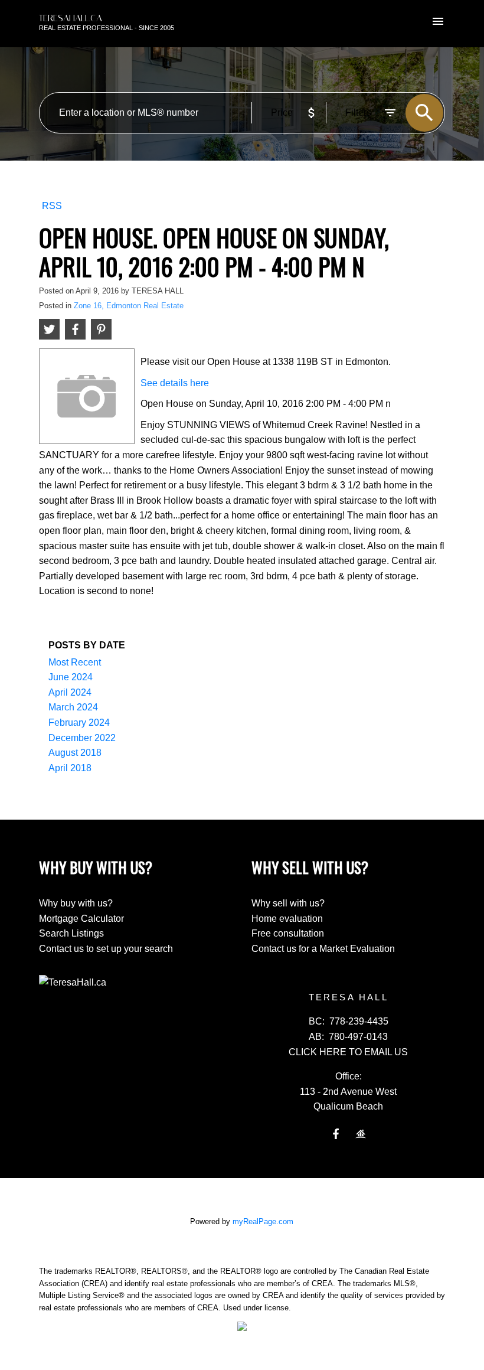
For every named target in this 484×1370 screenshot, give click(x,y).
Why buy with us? (76, 903)
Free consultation (287, 933)
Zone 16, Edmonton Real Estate (129, 305)
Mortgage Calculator (81, 919)
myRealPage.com (263, 1221)
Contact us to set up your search (106, 949)
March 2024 (73, 707)
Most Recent (74, 662)
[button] (336, 1133)
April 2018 (69, 768)
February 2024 (79, 722)
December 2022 (82, 738)
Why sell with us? (288, 903)
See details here (174, 383)
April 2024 (69, 692)
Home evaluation (287, 919)
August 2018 (75, 753)
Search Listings (71, 933)
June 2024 (70, 677)
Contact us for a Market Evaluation (323, 949)
